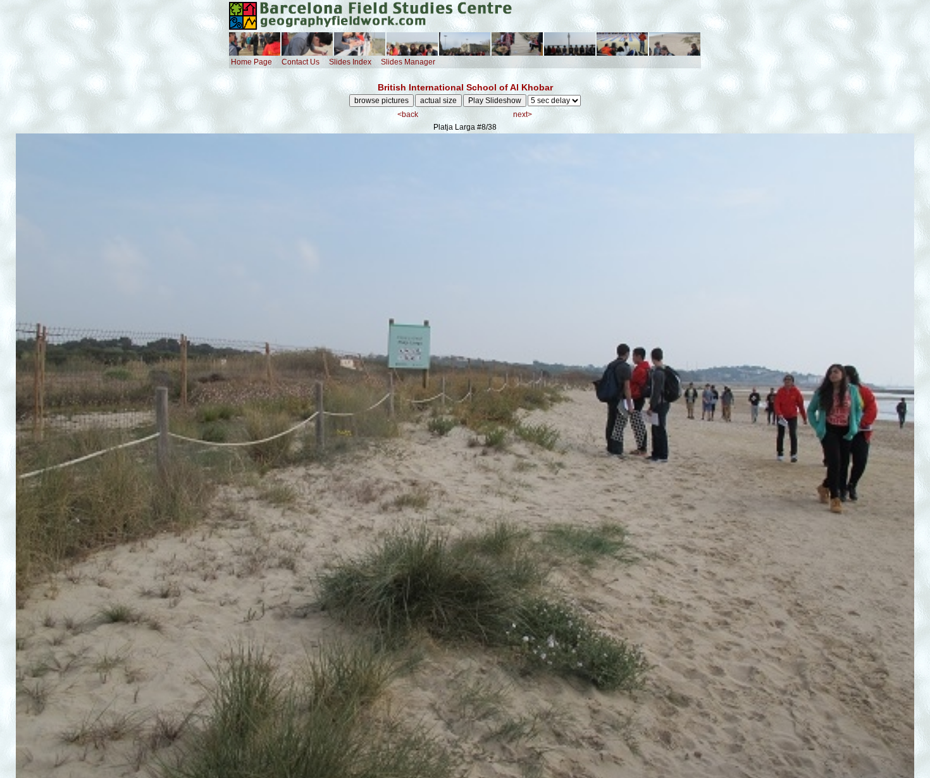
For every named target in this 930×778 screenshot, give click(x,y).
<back (407, 114)
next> (522, 114)
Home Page (251, 62)
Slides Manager (408, 62)
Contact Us (300, 62)
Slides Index (350, 62)
